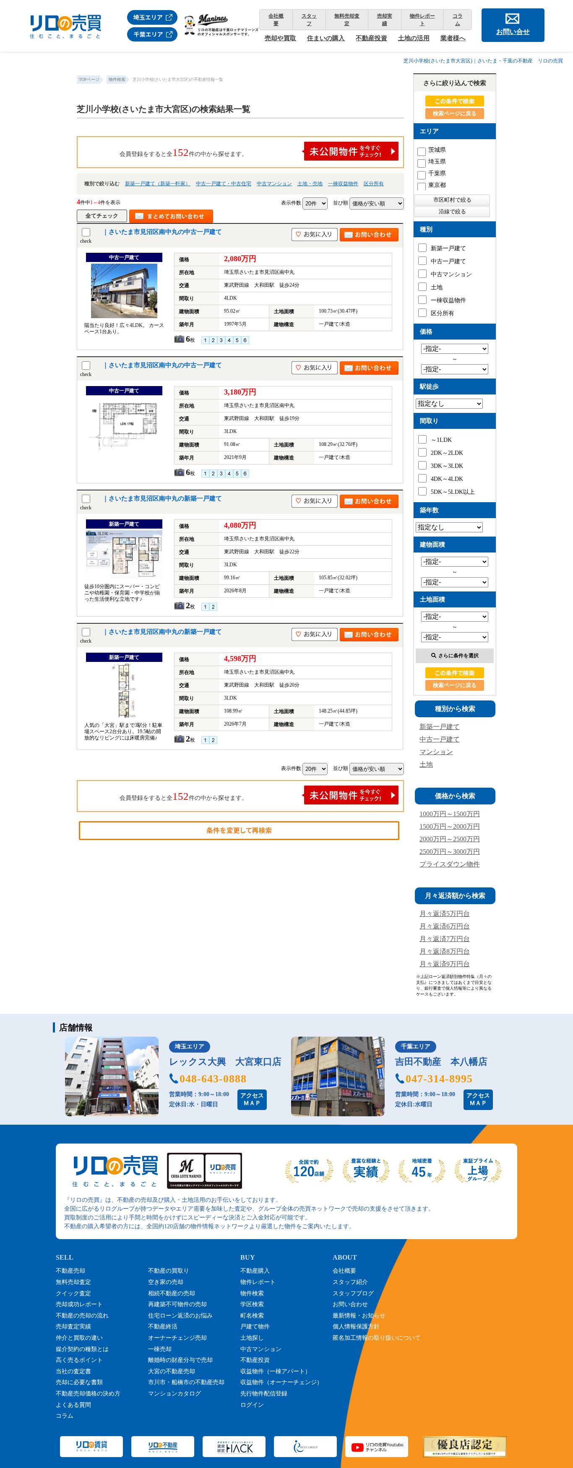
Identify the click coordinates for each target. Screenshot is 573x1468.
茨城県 (437, 150)
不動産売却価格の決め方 (88, 1393)
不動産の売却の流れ (82, 1315)
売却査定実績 (73, 1326)
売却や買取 (280, 38)
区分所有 (374, 184)
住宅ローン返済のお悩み (180, 1315)
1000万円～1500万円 (449, 813)
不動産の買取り (168, 1271)
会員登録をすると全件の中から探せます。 (183, 152)
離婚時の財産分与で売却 (180, 1360)
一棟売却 (160, 1349)
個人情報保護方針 (356, 1326)
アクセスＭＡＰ (252, 1099)
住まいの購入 (326, 38)
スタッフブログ (353, 1293)
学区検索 (252, 1304)
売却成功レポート (79, 1304)
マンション (436, 751)
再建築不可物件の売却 (177, 1304)
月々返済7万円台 (444, 938)
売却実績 (384, 19)
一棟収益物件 (343, 184)
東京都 (437, 185)
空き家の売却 (165, 1282)
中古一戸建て (448, 261)
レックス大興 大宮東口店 (225, 1061)
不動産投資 (371, 38)
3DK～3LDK (447, 466)
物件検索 (252, 1293)
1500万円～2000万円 (449, 826)
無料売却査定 (346, 19)
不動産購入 (255, 1271)
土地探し (252, 1338)
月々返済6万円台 (444, 926)
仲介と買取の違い (79, 1338)
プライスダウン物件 (449, 864)
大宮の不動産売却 (171, 1371)
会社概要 (276, 19)
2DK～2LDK (447, 453)
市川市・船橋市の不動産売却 (186, 1382)
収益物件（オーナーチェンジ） (281, 1382)
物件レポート (422, 19)
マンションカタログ (174, 1393)
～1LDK (441, 440)
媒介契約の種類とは (82, 1349)
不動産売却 (70, 1271)
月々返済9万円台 (444, 963)
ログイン (252, 1405)
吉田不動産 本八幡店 (441, 1061)
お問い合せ (513, 31)
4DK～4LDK (447, 479)
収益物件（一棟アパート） (275, 1371)
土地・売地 (310, 184)
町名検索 (252, 1315)
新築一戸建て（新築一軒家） (157, 184)
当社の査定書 (73, 1371)
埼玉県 (437, 161)
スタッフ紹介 (350, 1282)
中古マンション (274, 184)
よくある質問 (73, 1405)
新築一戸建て (448, 248)
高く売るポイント (79, 1360)
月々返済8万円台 (444, 951)
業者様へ (453, 38)
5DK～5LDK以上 (453, 492)
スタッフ (309, 19)
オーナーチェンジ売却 (177, 1338)
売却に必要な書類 (79, 1382)
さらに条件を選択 (458, 656)
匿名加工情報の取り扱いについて (377, 1338)
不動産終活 (162, 1326)
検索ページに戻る (455, 113)
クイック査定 (73, 1293)
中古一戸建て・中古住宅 (223, 184)
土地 (437, 287)
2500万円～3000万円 (449, 851)
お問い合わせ (350, 1304)
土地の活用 (414, 38)
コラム (458, 19)
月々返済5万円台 (444, 913)
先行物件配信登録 (263, 1393)
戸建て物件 (255, 1326)
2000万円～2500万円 (449, 839)
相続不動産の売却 (171, 1293)
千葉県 (437, 173)
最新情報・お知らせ (359, 1315)
